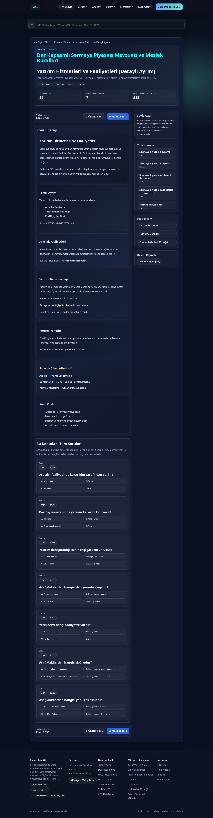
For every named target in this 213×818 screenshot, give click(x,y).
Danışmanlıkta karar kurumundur (100, 669)
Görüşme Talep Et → (82, 780)
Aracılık (45, 631)
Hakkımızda (163, 769)
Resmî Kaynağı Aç (149, 261)
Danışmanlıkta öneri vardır (98, 676)
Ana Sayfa (67, 6)
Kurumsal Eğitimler (138, 765)
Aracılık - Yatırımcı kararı (53, 707)
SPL (46, 42)
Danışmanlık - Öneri (95, 707)
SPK (89, 489)
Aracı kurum (47, 481)
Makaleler (133, 784)
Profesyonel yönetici (51, 526)
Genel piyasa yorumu (96, 594)
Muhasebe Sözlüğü (138, 789)
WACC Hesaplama (107, 774)
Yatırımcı (46, 489)
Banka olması (93, 564)
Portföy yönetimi (49, 639)
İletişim (161, 774)
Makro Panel (105, 779)
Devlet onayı (47, 564)
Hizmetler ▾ (126, 6)
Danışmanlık (92, 631)
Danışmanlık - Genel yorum (98, 714)
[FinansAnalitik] (43, 7)
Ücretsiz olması (49, 556)
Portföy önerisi (93, 601)
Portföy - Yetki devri (50, 714)
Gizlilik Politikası (143, 811)
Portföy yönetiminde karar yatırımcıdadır (59, 676)
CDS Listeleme (106, 794)
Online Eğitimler (136, 769)
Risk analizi (47, 601)
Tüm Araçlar (104, 765)
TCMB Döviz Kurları (108, 784)
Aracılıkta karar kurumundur (54, 669)
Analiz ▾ (96, 6)
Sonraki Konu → (118, 116)
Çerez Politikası (176, 811)
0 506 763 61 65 (84, 764)
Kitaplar (132, 779)
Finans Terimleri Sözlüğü (136, 796)
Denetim (90, 639)
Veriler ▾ (82, 6)
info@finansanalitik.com (80, 773)
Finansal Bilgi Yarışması (140, 774)
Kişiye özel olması (95, 556)
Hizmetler (162, 765)
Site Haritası (163, 779)
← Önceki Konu (94, 116)
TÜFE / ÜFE (104, 789)
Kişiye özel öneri (49, 594)
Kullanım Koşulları (160, 811)
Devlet (89, 481)
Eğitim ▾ (110, 6)
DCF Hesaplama (106, 769)
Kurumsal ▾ (144, 6)
